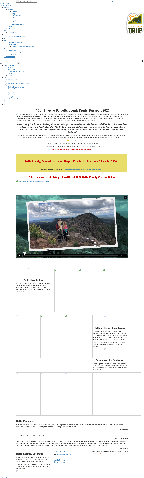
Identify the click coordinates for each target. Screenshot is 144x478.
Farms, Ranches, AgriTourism (16, 24)
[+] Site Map (3, 477)
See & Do (6, 7)
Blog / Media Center (13, 55)
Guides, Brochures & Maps (15, 42)
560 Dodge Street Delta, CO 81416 (59, 461)
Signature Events (12, 44)
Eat (5, 34)
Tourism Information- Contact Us (17, 53)
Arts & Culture (11, 22)
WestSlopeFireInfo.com (73, 170)
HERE (58, 149)
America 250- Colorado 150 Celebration (23, 46)
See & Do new (9, 65)
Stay (5, 30)
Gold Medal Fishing (17, 16)
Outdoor (10, 26)
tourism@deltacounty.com (64, 454)
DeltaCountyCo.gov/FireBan (92, 170)
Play (5, 40)
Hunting (14, 20)
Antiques (14, 11)
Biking (13, 14)
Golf (13, 18)
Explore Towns (12, 32)
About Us (6, 48)
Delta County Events (9, 57)
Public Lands (11, 28)
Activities (10, 9)
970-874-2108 (60, 451)
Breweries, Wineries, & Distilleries (17, 36)
